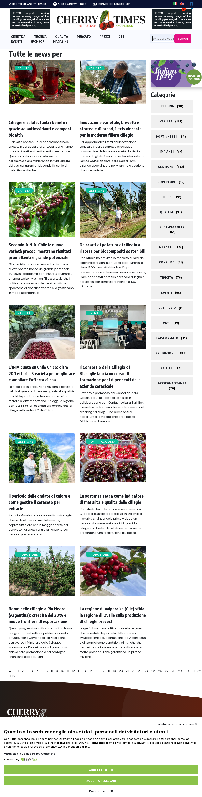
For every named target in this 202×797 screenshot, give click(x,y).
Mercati (166, 247)
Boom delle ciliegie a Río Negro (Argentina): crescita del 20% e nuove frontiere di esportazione (38, 615)
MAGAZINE (60, 41)
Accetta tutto (101, 770)
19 (114, 671)
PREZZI (104, 36)
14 (85, 671)
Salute (24, 68)
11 (68, 671)
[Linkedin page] (189, 9)
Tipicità (166, 277)
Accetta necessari (101, 781)
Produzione (28, 554)
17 (102, 671)
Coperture (167, 182)
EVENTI (16, 41)
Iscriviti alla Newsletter (113, 4)
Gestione (96, 190)
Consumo (167, 262)
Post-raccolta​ (102, 441)
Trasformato (166, 338)
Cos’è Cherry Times (71, 4)
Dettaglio (167, 308)
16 (96, 671)
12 (73, 671)
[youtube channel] (182, 9)
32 (199, 671)
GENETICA (18, 36)
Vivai (167, 323)
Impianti (167, 151)
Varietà (95, 68)
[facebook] (189, 3)
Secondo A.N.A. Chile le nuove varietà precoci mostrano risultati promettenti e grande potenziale (40, 251)
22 (133, 671)
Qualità (166, 212)
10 (62, 671)
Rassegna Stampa (172, 383)
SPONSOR (37, 41)
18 (108, 671)
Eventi (94, 313)
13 (79, 671)
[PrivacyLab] (28, 759)
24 (147, 671)
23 (140, 671)
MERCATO (84, 36)
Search (183, 39)
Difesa (166, 197)
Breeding (166, 106)
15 (91, 671)
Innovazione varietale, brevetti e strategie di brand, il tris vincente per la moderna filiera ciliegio (111, 128)
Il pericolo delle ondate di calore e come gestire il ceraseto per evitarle (39, 502)
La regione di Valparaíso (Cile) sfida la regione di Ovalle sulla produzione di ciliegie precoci (113, 615)
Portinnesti (166, 136)
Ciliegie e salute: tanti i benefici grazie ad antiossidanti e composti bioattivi (41, 128)
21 (127, 671)
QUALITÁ (61, 36)
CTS (121, 36)
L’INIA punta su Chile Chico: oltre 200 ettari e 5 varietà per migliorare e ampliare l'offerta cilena (42, 373)
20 (121, 671)
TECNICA (40, 36)
